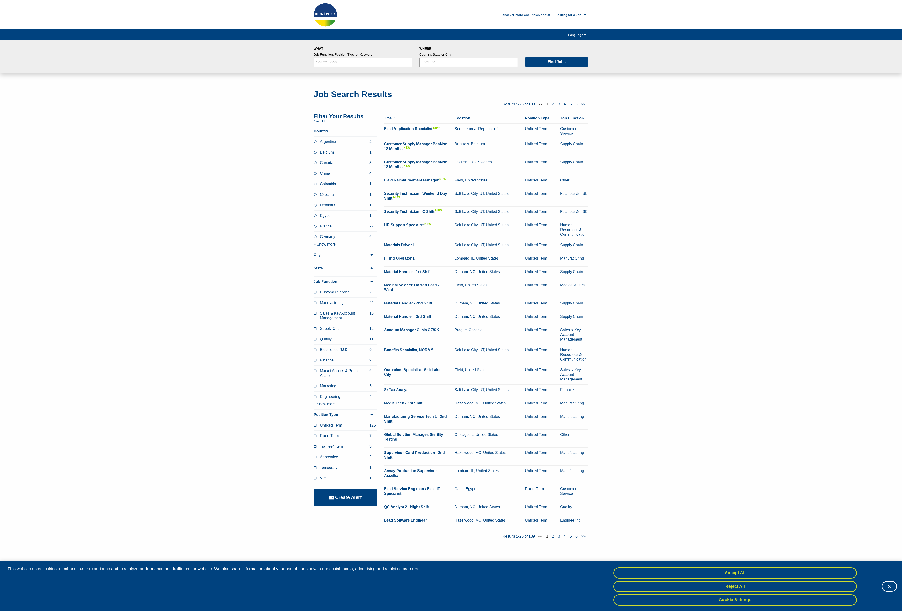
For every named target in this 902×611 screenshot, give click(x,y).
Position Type (326, 415)
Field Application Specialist (408, 129)
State (318, 268)
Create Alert (348, 497)
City (317, 255)
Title (388, 118)
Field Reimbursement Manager (411, 180)
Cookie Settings (735, 599)
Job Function (325, 282)
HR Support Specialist (404, 225)
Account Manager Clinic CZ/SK (411, 330)
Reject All (735, 586)
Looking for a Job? (570, 15)
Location (463, 118)
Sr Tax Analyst (397, 390)
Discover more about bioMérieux (526, 15)
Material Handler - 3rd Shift (407, 317)
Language (576, 35)
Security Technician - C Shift (409, 212)
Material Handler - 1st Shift (407, 272)
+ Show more (325, 244)
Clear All (319, 121)
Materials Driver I (399, 245)
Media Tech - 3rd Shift (403, 403)
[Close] (889, 586)
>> (583, 104)
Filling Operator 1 (399, 258)
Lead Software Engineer (405, 520)
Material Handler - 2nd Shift (408, 303)
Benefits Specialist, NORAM (408, 350)
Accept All (735, 572)
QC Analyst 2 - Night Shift (406, 507)
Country (321, 131)
